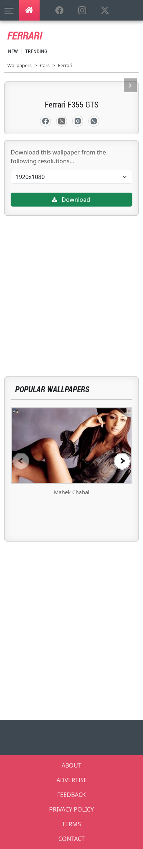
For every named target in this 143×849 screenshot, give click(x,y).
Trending (36, 51)
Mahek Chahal (71, 492)
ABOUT (71, 765)
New (13, 51)
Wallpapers (19, 65)
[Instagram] (77, 121)
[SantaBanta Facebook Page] (59, 10)
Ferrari (65, 65)
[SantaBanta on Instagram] (82, 10)
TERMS (71, 824)
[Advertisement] (71, 287)
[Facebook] (45, 121)
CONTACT (71, 839)
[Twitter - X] (61, 121)
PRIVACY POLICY (71, 809)
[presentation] (20, 461)
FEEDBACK (71, 795)
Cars (45, 65)
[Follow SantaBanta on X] (104, 10)
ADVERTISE (71, 780)
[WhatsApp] (93, 121)
